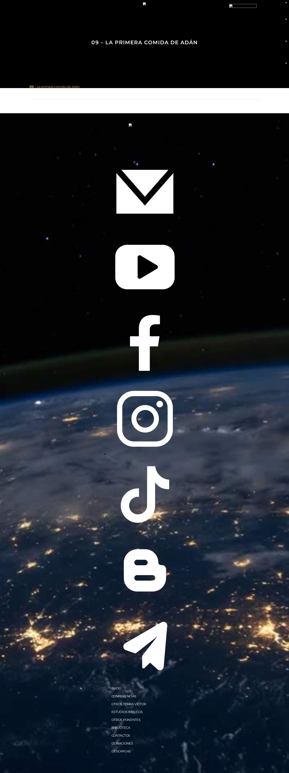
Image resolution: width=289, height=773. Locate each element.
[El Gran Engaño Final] (243, 17)
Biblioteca (120, 728)
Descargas (121, 751)
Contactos (120, 735)
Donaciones (122, 743)
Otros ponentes (126, 720)
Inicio (116, 688)
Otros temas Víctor (128, 704)
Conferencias (123, 696)
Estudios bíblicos (127, 712)
